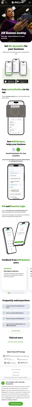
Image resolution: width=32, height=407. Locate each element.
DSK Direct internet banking (15, 342)
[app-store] (10, 81)
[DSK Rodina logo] (9, 359)
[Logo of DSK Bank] (17, 2)
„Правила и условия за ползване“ (9, 399)
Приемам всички (15, 403)
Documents (16, 372)
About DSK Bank (16, 369)
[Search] (6, 3)
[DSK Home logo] (23, 363)
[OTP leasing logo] (9, 363)
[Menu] (30, 3)
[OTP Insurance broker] (16, 356)
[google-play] (22, 81)
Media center (16, 375)
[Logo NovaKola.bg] (22, 359)
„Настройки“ (9, 397)
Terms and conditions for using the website (16, 377)
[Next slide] (18, 149)
